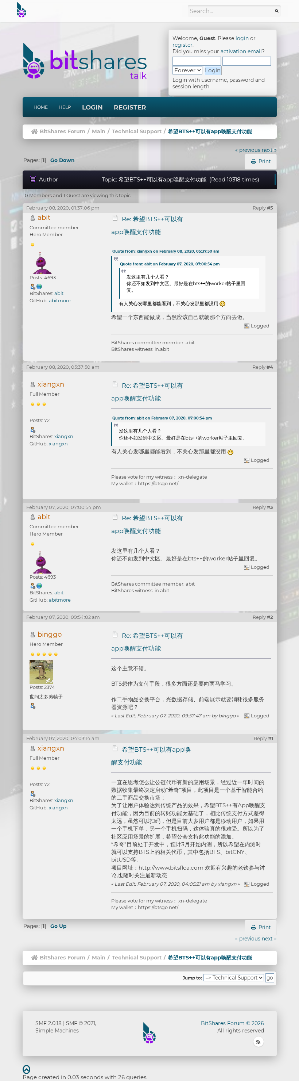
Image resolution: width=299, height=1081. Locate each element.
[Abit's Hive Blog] (39, 286)
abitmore (60, 300)
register (182, 45)
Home (41, 107)
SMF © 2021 (80, 1023)
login (242, 38)
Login (92, 107)
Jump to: (192, 978)
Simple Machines (57, 1030)
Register (130, 107)
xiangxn (51, 384)
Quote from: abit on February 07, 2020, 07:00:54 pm (170, 264)
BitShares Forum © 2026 (232, 1023)
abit (44, 217)
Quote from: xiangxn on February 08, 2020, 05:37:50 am (165, 251)
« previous (247, 150)
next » (269, 150)
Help (65, 107)
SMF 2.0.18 (48, 1023)
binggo (50, 634)
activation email (241, 51)
